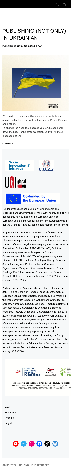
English (8, 423)
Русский (9, 418)
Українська (11, 412)
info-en (9, 143)
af (40, 46)
